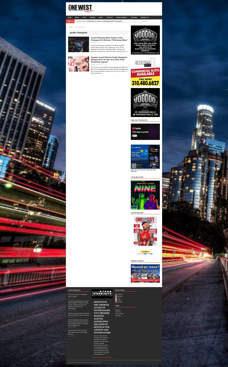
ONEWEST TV (145, 17)
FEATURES (134, 17)
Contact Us (118, 312)
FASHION (92, 17)
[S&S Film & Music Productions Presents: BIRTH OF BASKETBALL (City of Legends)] (102, 293)
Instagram (120, 296)
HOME (69, 17)
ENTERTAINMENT (121, 17)
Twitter (119, 300)
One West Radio (119, 313)
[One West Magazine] (114, 9)
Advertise (117, 310)
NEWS (77, 17)
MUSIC (101, 17)
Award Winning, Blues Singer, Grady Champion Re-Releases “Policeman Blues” (109, 38)
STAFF (84, 17)
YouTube (119, 302)
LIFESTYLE (109, 17)
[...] (106, 337)
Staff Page (118, 315)
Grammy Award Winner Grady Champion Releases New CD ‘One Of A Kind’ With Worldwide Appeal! (109, 59)
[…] (126, 51)
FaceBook (120, 294)
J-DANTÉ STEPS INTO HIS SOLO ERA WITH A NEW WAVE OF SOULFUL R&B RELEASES (77, 332)
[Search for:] (151, 21)
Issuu (118, 298)
